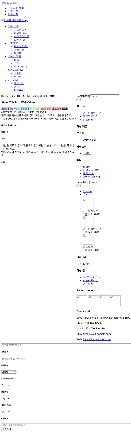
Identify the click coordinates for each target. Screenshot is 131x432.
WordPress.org (91, 176)
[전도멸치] (88, 243)
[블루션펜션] (115, 305)
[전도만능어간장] (88, 225)
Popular (87, 191)
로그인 (87, 166)
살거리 (87, 153)
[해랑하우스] (82, 305)
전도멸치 (88, 119)
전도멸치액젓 (90, 116)
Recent (87, 194)
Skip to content (9, 2)
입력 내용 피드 (91, 170)
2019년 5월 (89, 139)
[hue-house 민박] (104, 305)
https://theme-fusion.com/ (97, 339)
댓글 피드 (88, 173)
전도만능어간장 (92, 113)
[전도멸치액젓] (88, 208)
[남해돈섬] (93, 305)
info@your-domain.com (97, 334)
